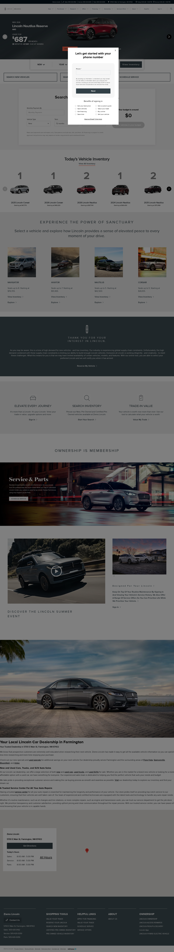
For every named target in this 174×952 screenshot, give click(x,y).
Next (93, 91)
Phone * (78, 69)
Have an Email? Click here (93, 119)
